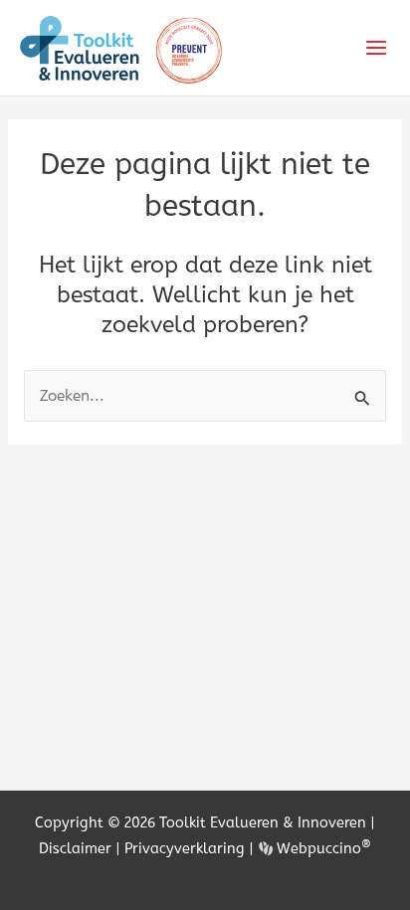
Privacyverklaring (184, 848)
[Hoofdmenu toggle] (376, 47)
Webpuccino (322, 848)
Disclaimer (75, 848)
